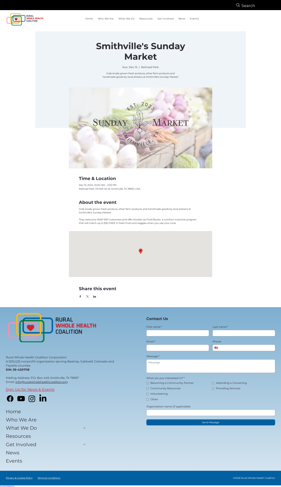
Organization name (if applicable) (168, 406)
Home (13, 411)
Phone (217, 341)
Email (151, 341)
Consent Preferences (7, 486)
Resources (18, 436)
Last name (220, 327)
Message (153, 356)
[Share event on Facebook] (80, 296)
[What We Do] (84, 428)
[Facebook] (10, 398)
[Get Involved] (84, 444)
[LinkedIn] (42, 398)
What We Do (21, 428)
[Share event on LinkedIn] (94, 296)
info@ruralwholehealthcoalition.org (41, 382)
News (12, 453)
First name (154, 327)
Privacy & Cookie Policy (19, 478)
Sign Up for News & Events (30, 389)
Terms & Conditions (48, 478)
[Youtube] (21, 398)
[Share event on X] (87, 296)
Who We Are (21, 420)
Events (14, 461)
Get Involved (21, 444)
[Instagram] (32, 398)
